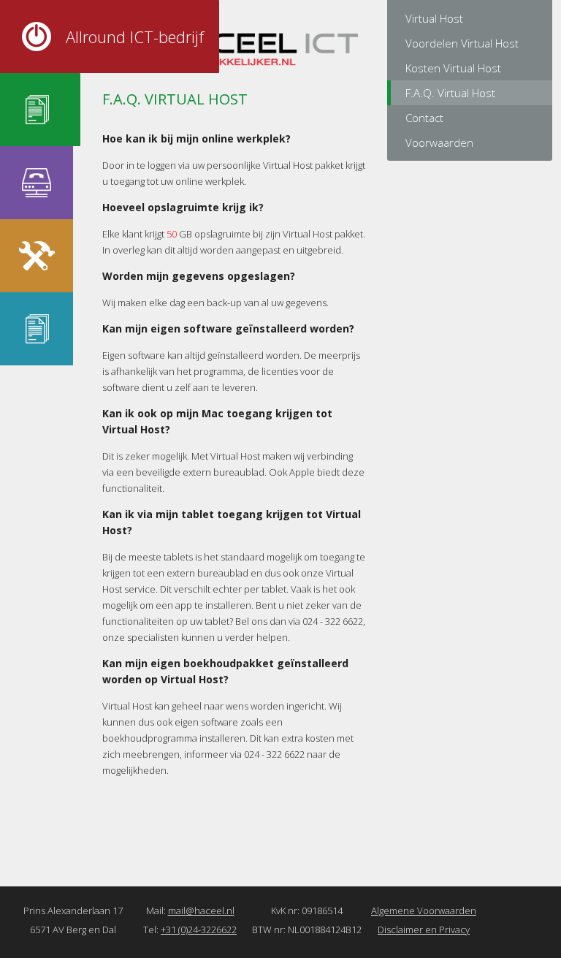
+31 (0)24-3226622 (199, 929)
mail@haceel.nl (201, 910)
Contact (424, 117)
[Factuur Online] (36, 328)
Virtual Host (434, 18)
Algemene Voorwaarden (423, 910)
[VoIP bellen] (36, 182)
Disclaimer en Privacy (424, 929)
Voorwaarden (439, 142)
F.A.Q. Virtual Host (450, 92)
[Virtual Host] (36, 109)
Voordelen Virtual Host (462, 43)
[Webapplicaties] (36, 255)
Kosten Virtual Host (453, 68)
